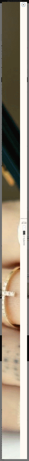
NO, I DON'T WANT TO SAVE (24, 237)
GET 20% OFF (24, 233)
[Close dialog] (23, 5)
